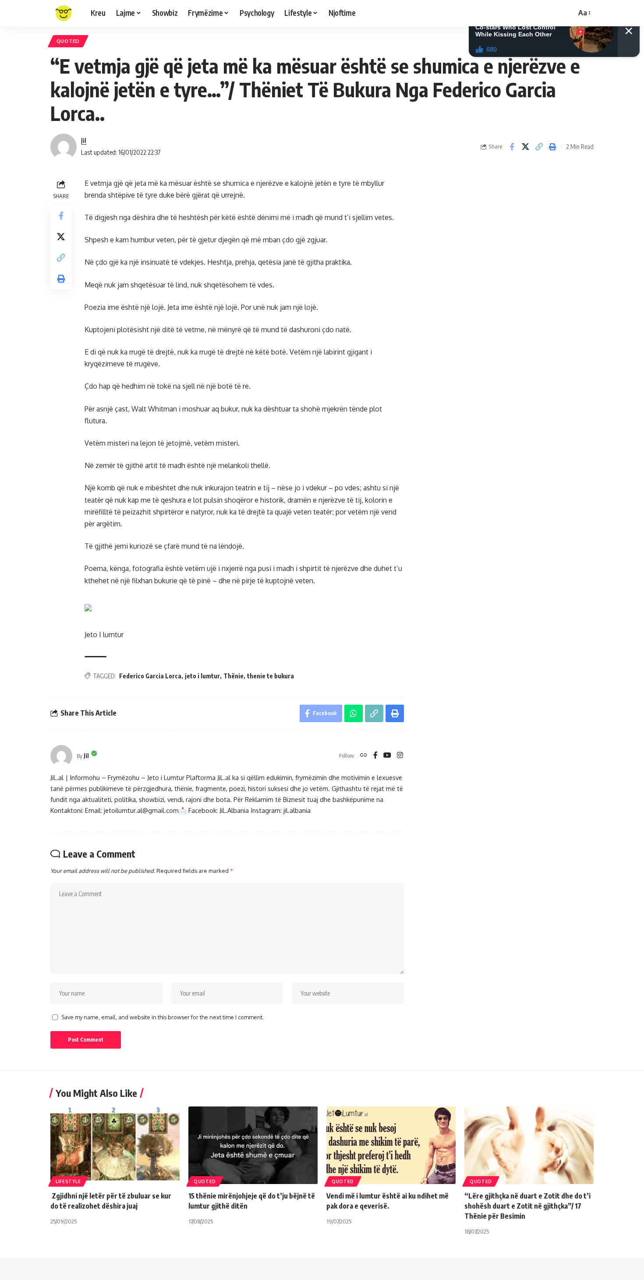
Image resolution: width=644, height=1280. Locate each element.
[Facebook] (375, 755)
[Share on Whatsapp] (353, 713)
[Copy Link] (539, 147)
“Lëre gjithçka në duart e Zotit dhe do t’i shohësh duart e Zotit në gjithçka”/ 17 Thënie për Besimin (527, 1205)
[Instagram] (400, 755)
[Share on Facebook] (512, 147)
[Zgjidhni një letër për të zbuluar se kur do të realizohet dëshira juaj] (115, 1145)
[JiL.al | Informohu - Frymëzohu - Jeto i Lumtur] (63, 13)
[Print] (552, 147)
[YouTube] (387, 755)
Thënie (233, 676)
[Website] (363, 755)
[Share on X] (525, 147)
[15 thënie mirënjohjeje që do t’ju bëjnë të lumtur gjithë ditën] (253, 1145)
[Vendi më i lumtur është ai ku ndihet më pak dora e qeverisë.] (391, 1145)
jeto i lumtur (202, 676)
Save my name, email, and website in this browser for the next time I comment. (162, 1017)
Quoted (68, 41)
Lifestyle (68, 1181)
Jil (83, 140)
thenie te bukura (270, 676)
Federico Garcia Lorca (150, 676)
